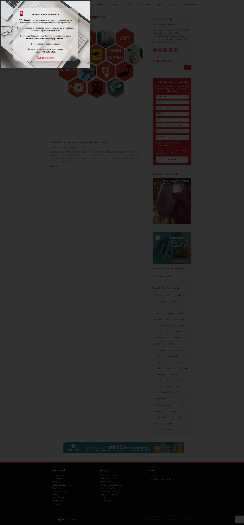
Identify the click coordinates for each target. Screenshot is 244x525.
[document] (122, 262)
